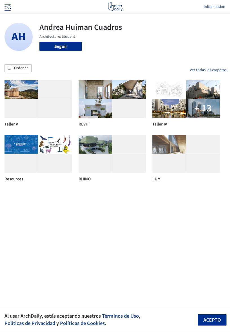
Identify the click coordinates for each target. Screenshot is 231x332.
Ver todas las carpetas (208, 70)
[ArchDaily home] (115, 6)
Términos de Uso (120, 316)
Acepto (212, 320)
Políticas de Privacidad (30, 323)
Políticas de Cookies (82, 323)
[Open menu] (7, 7)
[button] (18, 68)
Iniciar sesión (214, 7)
